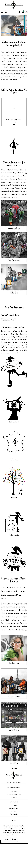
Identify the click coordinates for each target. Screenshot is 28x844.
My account (14, 791)
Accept (6, 839)
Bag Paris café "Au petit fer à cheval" (14, 120)
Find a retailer (14, 814)
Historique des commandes (14, 794)
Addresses (14, 797)
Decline (14, 839)
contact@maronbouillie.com (15, 782)
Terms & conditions (14, 808)
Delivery (14, 811)
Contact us (14, 805)
